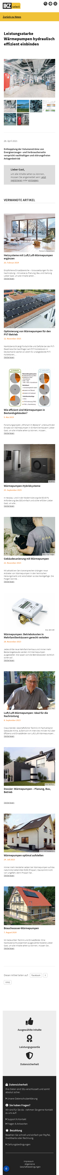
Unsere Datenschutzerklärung (22, 1098)
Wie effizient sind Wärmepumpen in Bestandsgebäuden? (24, 411)
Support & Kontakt (16, 1119)
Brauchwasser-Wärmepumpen (21, 928)
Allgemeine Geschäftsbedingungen (30, 1165)
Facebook (35, 975)
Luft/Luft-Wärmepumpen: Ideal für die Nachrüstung (26, 714)
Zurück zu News (12, 16)
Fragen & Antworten (17, 1123)
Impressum (29, 1161)
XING (7, 982)
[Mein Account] (50, 3)
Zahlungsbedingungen (18, 1144)
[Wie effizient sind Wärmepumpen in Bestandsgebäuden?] (29, 387)
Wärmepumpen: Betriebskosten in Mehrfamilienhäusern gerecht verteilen (26, 635)
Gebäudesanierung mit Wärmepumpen (26, 558)
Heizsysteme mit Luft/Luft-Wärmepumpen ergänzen (28, 256)
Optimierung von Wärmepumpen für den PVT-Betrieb (27, 332)
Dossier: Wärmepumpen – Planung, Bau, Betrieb (27, 790)
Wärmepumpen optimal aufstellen (23, 855)
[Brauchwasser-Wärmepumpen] (29, 905)
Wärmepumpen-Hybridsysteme (22, 485)
